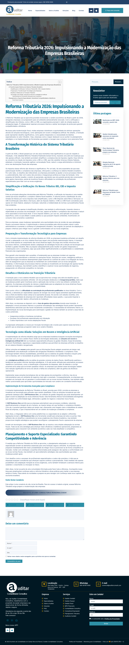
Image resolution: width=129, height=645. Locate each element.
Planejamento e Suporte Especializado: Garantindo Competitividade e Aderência (32, 98)
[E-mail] (98, 584)
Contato (81, 10)
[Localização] (44, 584)
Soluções (66, 10)
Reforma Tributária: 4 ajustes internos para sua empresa (111, 178)
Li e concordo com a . (105, 619)
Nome (91, 598)
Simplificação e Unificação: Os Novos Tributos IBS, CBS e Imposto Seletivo (30, 89)
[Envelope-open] (16, 620)
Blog (73, 10)
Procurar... (118, 82)
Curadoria (64, 42)
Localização (52, 583)
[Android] (91, 10)
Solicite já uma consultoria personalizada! (45, 493)
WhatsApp (84, 583)
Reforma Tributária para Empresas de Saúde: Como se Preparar (111, 192)
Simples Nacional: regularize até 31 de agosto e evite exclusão (111, 164)
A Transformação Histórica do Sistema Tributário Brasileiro (25, 87)
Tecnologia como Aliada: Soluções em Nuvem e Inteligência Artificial (29, 94)
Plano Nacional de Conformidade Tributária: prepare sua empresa (111, 150)
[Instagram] (66, 2)
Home (30, 10)
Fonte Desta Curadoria (17, 100)
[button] (15, 505)
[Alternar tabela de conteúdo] (59, 82)
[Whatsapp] (12, 620)
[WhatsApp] (76, 584)
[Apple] (96, 10)
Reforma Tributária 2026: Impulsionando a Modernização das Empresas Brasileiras (34, 85)
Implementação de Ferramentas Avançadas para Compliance (26, 96)
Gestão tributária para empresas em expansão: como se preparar (111, 136)
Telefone (92, 612)
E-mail (104, 583)
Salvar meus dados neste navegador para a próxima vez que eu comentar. (31, 556)
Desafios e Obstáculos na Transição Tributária (23, 92)
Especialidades (40, 10)
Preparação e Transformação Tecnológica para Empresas (26, 91)
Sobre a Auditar (54, 10)
